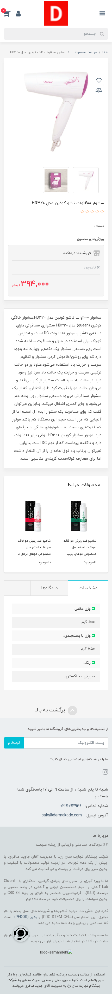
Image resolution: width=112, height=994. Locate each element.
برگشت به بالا (50, 710)
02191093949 (70, 806)
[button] (10, 13)
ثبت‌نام (14, 742)
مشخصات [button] (88, 588)
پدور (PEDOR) (25, 917)
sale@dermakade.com (62, 815)
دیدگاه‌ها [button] (49, 588)
